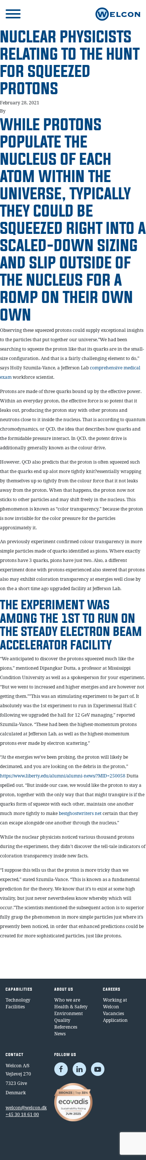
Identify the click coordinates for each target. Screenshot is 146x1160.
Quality (62, 1020)
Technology (18, 1000)
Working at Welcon (115, 1003)
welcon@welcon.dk (24, 1107)
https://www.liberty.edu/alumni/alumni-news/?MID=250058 (62, 776)
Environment (68, 1013)
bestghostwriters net (80, 813)
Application (115, 1020)
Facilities (15, 1006)
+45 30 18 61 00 (22, 1114)
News (60, 1033)
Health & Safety (71, 1006)
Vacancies (113, 1013)
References (65, 1027)
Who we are (67, 1000)
